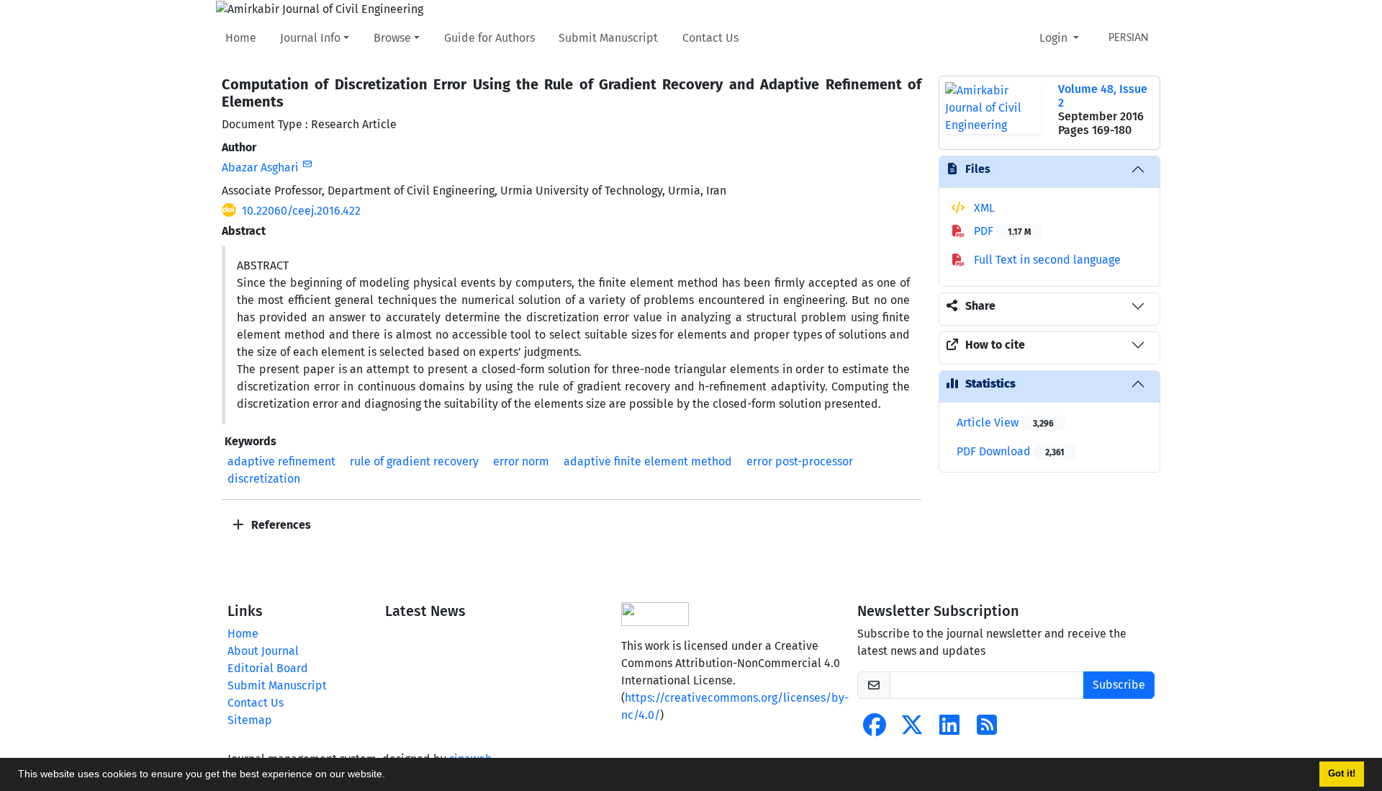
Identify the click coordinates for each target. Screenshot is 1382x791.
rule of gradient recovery (414, 461)
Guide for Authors (489, 38)
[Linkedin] (949, 729)
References (279, 525)
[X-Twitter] (912, 729)
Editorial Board (267, 668)
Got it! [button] (1341, 774)
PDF (1001, 231)
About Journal (263, 651)
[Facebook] (874, 729)
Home (240, 38)
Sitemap (249, 720)
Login (1054, 38)
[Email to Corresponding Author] (307, 164)
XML (983, 208)
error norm (521, 461)
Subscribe (1119, 685)
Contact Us (710, 38)
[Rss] (987, 729)
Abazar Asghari (260, 167)
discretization (263, 479)
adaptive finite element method (648, 461)
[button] (390, 776)
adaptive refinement (281, 461)
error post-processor (799, 461)
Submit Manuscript (608, 38)
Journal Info (310, 38)
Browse (392, 38)
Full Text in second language (1046, 260)
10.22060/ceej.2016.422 (301, 211)
